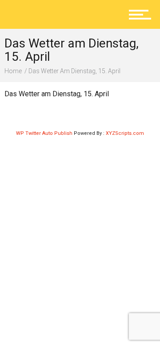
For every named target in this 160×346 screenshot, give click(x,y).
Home (13, 71)
